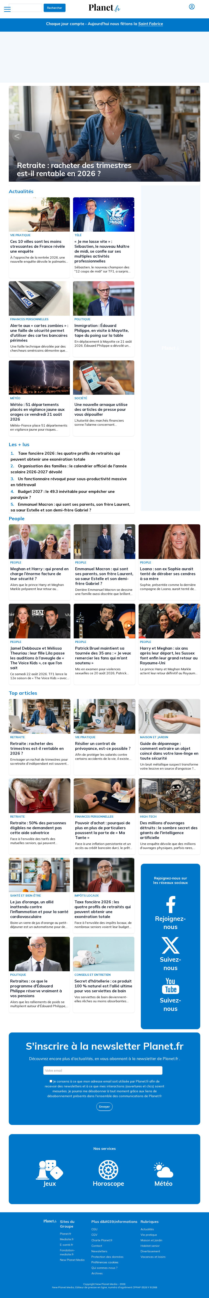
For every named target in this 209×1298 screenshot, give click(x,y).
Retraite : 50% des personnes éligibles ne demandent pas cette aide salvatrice (38, 827)
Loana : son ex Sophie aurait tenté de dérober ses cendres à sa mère (168, 573)
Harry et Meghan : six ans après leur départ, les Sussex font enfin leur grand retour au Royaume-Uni (169, 655)
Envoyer (104, 1106)
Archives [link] (97, 1273)
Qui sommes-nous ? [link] (104, 1268)
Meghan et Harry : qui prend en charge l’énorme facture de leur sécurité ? (39, 573)
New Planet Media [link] (72, 1260)
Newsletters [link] (99, 1251)
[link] (170, 904)
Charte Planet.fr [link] (101, 1240)
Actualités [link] (147, 1229)
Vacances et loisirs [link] (153, 1257)
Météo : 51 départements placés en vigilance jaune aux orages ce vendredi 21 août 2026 (37, 412)
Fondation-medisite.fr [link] (67, 1252)
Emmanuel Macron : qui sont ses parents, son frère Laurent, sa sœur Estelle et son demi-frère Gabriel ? (104, 576)
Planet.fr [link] (65, 1234)
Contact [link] (96, 1246)
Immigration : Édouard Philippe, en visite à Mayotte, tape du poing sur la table (101, 330)
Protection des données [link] (107, 1257)
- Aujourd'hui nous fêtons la (124, 23)
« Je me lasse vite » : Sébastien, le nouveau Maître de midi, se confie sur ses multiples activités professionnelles (101, 251)
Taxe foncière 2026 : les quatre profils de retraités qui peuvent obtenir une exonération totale (102, 909)
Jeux (49, 1183)
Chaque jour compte (65, 23)
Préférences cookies (104, 1262)
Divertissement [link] (150, 1251)
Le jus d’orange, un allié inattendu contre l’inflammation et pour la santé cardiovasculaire (39, 909)
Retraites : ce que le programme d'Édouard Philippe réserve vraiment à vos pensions (36, 988)
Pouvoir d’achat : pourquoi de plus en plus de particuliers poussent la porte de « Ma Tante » (102, 830)
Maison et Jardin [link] (151, 1240)
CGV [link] (94, 1235)
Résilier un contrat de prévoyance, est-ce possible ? (67, 169)
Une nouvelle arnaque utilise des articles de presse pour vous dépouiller (101, 409)
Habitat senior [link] (150, 1246)
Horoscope (108, 1183)
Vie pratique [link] (149, 1235)
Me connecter (191, 12)
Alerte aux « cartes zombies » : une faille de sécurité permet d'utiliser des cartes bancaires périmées (39, 333)
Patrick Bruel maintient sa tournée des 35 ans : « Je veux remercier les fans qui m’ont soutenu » (103, 655)
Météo (163, 1183)
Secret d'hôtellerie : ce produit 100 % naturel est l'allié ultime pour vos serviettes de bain (103, 986)
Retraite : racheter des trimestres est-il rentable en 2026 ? (37, 748)
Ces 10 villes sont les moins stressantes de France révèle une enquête (37, 246)
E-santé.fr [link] (66, 1245)
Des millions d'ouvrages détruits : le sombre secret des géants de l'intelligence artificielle (169, 830)
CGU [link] (94, 1229)
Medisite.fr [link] (67, 1239)
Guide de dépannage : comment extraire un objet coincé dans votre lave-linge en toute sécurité (169, 751)
